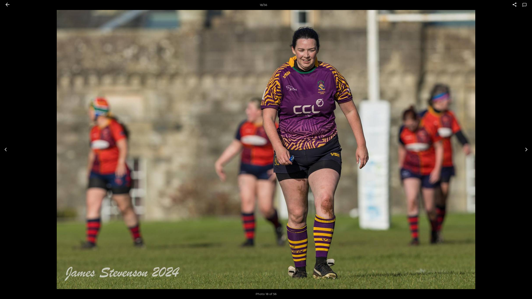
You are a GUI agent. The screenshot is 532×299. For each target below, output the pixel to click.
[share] (514, 5)
